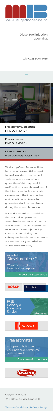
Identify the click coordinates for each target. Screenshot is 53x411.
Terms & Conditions (16, 407)
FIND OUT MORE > (16, 130)
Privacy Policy (38, 407)
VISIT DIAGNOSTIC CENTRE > (22, 155)
